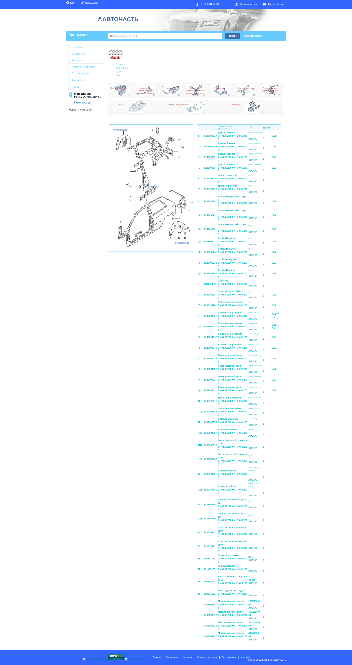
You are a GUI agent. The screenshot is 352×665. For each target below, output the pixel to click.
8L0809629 (210, 201)
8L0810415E (210, 474)
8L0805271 (210, 594)
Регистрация (91, 2)
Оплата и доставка (84, 66)
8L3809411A (210, 358)
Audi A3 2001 (122, 68)
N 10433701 (210, 569)
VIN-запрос (253, 36)
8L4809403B (210, 337)
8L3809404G (210, 326)
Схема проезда (82, 102)
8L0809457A (210, 422)
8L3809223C (210, 241)
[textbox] (165, 36)
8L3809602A (210, 136)
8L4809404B (210, 348)
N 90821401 (210, 558)
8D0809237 (210, 284)
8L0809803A (210, 445)
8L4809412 (210, 390)
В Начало (120, 64)
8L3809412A (210, 369)
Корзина (82, 34)
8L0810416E (210, 489)
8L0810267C (210, 401)
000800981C (210, 636)
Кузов (118, 71)
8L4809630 (210, 229)
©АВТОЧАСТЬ (118, 19)
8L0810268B (210, 411)
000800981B (210, 625)
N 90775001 (210, 581)
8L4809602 (210, 157)
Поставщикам (80, 73)
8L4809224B (210, 273)
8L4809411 (209, 380)
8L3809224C (210, 252)
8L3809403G (210, 316)
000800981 (210, 604)
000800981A (210, 615)
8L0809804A (210, 459)
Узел (118, 75)
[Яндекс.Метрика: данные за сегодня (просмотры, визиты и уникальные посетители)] (135, 659)
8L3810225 (210, 294)
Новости (77, 86)
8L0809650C (210, 518)
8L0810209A (210, 178)
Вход (72, 2)
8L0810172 (210, 546)
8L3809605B (210, 146)
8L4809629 (210, 215)
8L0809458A (210, 433)
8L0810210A (210, 189)
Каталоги (77, 60)
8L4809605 (210, 168)
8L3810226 (210, 305)
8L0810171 (210, 532)
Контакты (77, 80)
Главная (77, 47)
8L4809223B (210, 263)
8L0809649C (210, 504)
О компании (79, 53)
